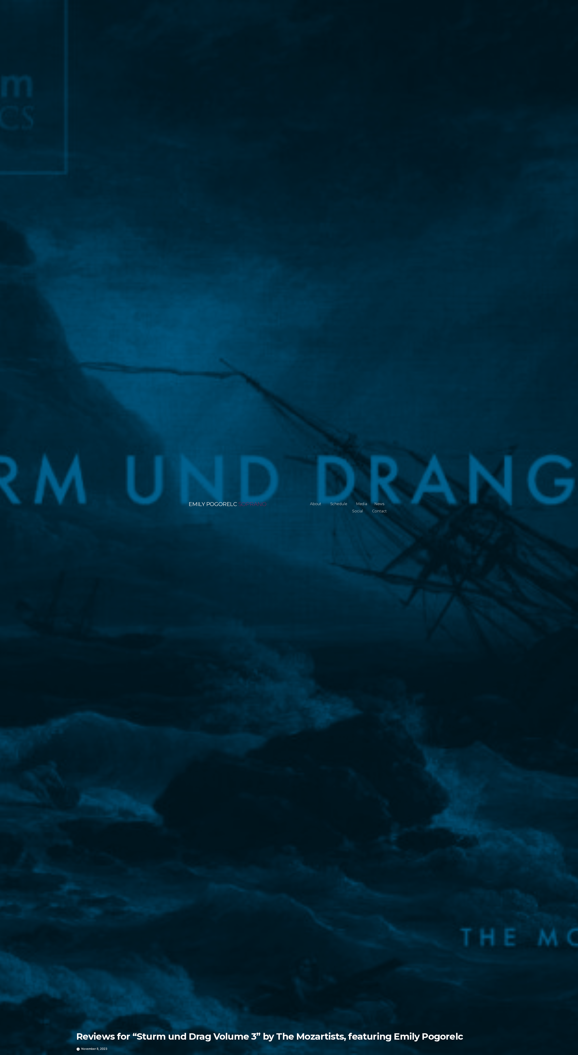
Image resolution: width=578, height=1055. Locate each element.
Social (357, 511)
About (315, 504)
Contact (379, 511)
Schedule (338, 504)
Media (361, 504)
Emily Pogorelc (213, 504)
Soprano (252, 504)
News (379, 504)
